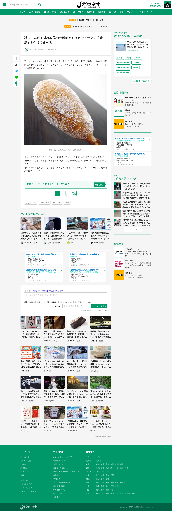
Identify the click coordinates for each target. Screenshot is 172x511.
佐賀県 (135, 67)
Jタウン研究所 (35, 12)
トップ (22, 12)
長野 (107, 471)
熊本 (112, 493)
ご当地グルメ (44, 203)
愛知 (107, 475)
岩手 (102, 464)
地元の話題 (64, 12)
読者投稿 (101, 12)
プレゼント (131, 12)
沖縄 (133, 493)
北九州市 (136, 63)
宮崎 (122, 493)
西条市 (138, 58)
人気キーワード (146, 12)
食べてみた (57, 203)
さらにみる (132, 229)
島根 (102, 486)
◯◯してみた (31, 203)
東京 (122, 468)
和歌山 (122, 482)
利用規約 (56, 479)
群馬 (107, 468)
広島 (112, 486)
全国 (98, 457)
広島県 (119, 58)
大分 (117, 493)
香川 (102, 490)
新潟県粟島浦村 (123, 72)
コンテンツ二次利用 (61, 468)
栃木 (102, 468)
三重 (112, 475)
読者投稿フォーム (60, 461)
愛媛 (107, 490)
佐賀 (102, 493)
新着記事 (24, 480)
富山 (98, 479)
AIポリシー (57, 493)
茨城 (98, 468)
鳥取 (98, 486)
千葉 (117, 468)
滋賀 (98, 482)
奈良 (117, 482)
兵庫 (112, 482)
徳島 (98, 490)
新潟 (98, 471)
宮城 (107, 464)
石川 (102, 479)
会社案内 (56, 497)
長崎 (107, 493)
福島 (122, 464)
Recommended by (100, 436)
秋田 (112, 464)
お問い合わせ (58, 464)
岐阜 (98, 475)
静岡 (102, 475)
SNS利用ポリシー (60, 490)
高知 (112, 490)
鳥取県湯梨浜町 (123, 67)
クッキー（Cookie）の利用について (67, 471)
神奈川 (127, 468)
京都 (102, 482)
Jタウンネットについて (62, 457)
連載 (121, 12)
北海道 (67, 203)
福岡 (98, 493)
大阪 (107, 482)
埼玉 (112, 468)
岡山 (107, 486)
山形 (117, 464)
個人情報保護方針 (60, 486)
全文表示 (74, 193)
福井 (107, 479)
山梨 (102, 471)
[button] (4, 4)
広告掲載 (56, 475)
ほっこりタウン (50, 12)
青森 (98, 464)
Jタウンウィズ (26, 488)
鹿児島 (127, 493)
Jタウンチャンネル (28, 491)
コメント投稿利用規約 (62, 482)
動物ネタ (90, 12)
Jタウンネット (88, 4)
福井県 (129, 58)
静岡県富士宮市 (123, 63)
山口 (117, 486)
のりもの (112, 12)
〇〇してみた (78, 12)
